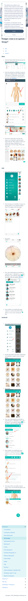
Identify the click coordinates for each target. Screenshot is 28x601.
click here (14, 78)
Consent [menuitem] (5, 547)
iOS (6, 51)
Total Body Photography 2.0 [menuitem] (10, 552)
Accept (14, 31)
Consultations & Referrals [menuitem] (9, 532)
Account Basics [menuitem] (7, 529)
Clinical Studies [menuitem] (7, 558)
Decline (14, 34)
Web (6, 48)
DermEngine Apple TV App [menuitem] (10, 573)
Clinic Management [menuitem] (8, 550)
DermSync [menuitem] (6, 567)
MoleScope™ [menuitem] (5, 578)
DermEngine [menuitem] (5, 526)
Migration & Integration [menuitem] (9, 576)
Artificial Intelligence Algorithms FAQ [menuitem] (12, 570)
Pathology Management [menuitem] (9, 555)
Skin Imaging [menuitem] (7, 538)
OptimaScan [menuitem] (5, 587)
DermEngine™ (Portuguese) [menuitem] (8, 584)
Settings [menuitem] (5, 561)
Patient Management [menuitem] (8, 535)
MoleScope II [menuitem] (7, 544)
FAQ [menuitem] (5, 564)
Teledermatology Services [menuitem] (9, 541)
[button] (25, 526)
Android (7, 53)
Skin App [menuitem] (4, 581)
